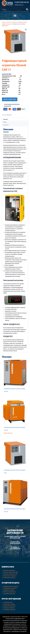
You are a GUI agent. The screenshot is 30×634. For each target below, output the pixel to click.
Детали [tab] (5, 122)
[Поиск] (27, 9)
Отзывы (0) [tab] (5, 125)
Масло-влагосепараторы (9, 606)
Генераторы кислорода (9, 604)
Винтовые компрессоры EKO (10, 574)
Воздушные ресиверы (8, 590)
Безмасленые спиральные (9, 575)
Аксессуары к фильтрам (9, 609)
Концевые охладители (8, 607)
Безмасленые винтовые (9, 577)
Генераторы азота (7, 602)
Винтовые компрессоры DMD (10, 572)
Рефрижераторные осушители (10, 586)
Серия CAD (8, 114)
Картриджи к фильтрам (9, 593)
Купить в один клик (10, 99)
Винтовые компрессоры (9, 570)
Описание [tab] (5, 119)
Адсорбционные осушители (10, 588)
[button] (15, 15)
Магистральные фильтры (9, 591)
